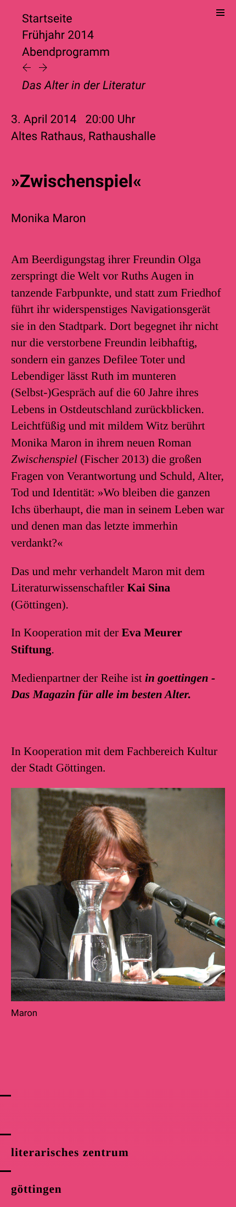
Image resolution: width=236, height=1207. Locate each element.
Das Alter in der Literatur (83, 85)
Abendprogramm (66, 52)
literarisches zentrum (70, 1152)
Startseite (47, 19)
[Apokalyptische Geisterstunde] (28, 69)
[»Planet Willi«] (43, 69)
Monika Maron (48, 218)
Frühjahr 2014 (58, 35)
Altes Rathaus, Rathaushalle (83, 136)
